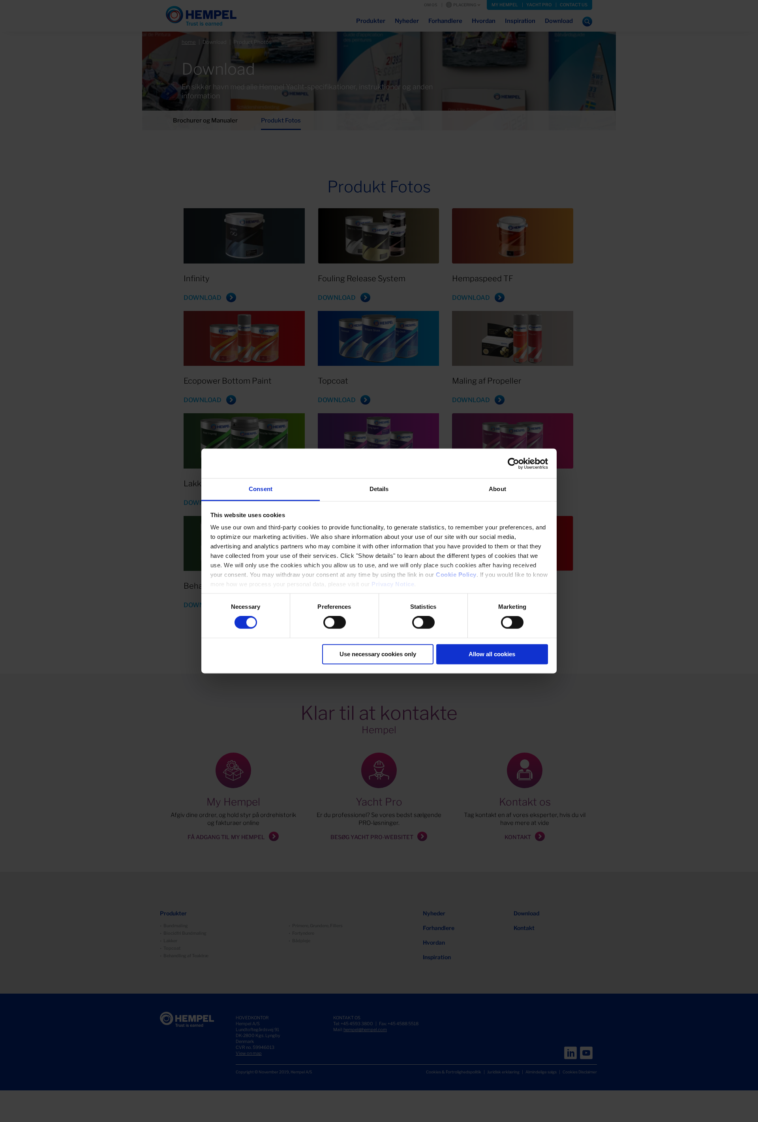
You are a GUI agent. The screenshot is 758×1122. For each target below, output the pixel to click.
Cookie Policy (456, 574)
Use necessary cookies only (378, 654)
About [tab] (497, 489)
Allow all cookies (492, 654)
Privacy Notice (392, 584)
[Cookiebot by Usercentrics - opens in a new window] (513, 463)
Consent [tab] (260, 489)
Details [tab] (379, 489)
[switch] (334, 622)
